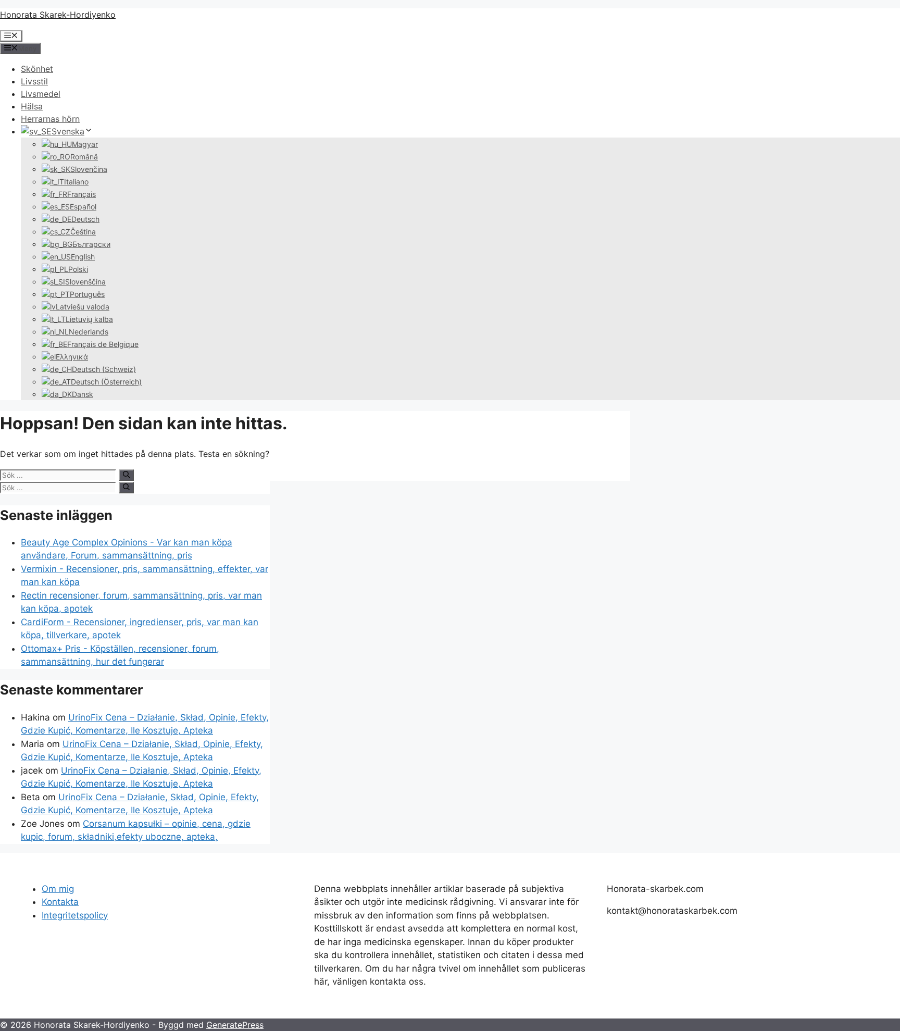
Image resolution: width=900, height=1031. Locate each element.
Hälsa (32, 106)
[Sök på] (126, 475)
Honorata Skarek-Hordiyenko (58, 14)
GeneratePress (235, 1025)
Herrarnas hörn (50, 119)
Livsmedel (40, 94)
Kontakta (60, 902)
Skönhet (37, 69)
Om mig (58, 889)
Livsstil (34, 81)
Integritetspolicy (75, 915)
